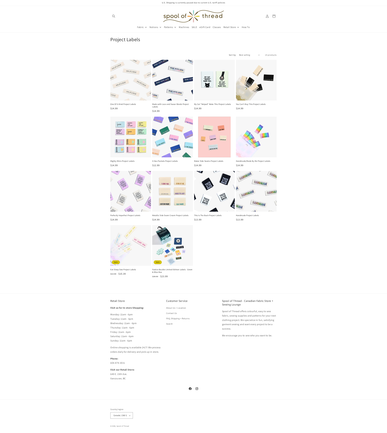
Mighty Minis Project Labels (122, 161)
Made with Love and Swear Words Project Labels (170, 105)
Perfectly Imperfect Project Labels (125, 215)
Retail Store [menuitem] (229, 27)
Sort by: (232, 55)
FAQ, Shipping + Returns (178, 318)
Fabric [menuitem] (140, 27)
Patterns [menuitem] (168, 27)
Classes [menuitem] (217, 27)
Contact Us (171, 313)
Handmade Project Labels (247, 215)
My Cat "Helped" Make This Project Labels (212, 104)
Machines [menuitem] (184, 27)
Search (169, 323)
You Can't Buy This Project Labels (251, 104)
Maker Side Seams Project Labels (208, 161)
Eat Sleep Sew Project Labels (123, 269)
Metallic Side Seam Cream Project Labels (170, 215)
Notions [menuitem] (154, 27)
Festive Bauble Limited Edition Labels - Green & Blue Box (172, 270)
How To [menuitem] (246, 27)
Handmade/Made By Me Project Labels (253, 161)
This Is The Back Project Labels (208, 215)
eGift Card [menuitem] (204, 27)
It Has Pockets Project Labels (165, 161)
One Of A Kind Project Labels (123, 104)
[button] (113, 16)
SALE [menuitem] (194, 27)
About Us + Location (176, 308)
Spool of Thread (123, 426)
